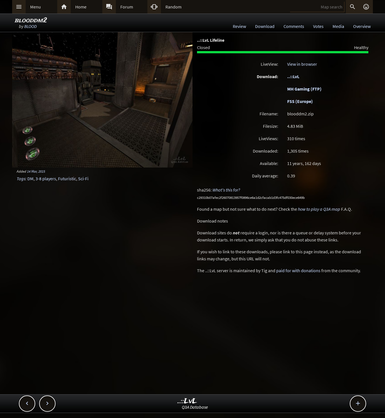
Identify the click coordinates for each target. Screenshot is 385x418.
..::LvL (293, 76)
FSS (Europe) (300, 101)
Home (81, 7)
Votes (318, 26)
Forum (126, 7)
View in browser (302, 64)
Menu (35, 7)
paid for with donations (298, 270)
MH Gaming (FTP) (304, 89)
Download (265, 26)
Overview (362, 26)
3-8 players (46, 178)
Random (173, 7)
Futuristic (67, 178)
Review (239, 26)
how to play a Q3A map (319, 209)
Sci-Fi (83, 178)
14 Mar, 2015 (36, 171)
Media (338, 26)
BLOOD (30, 26)
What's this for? (226, 190)
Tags (21, 178)
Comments (294, 26)
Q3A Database (195, 407)
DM (30, 178)
